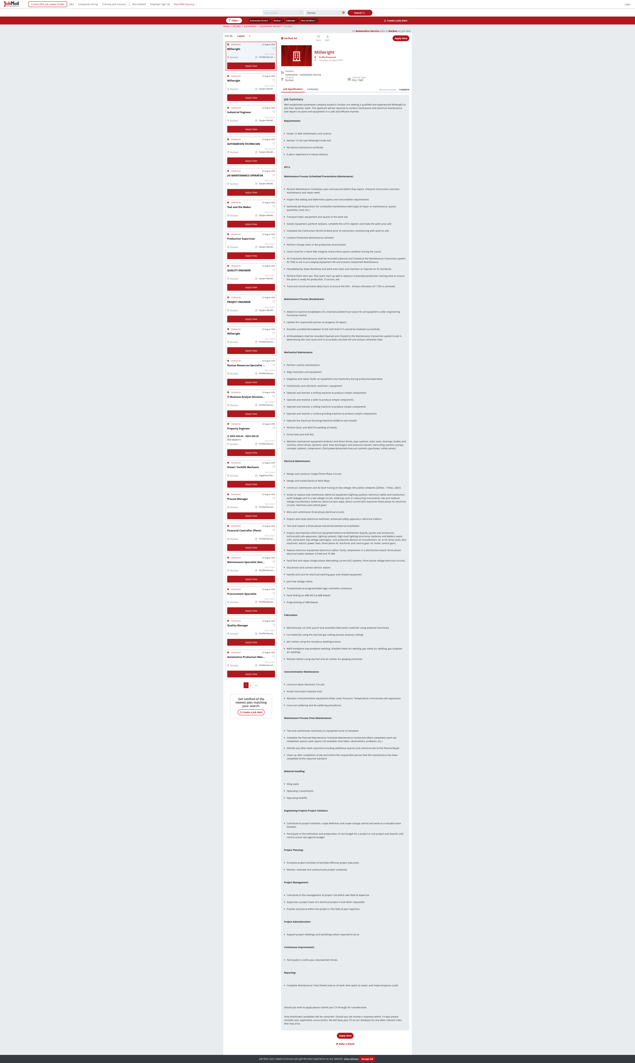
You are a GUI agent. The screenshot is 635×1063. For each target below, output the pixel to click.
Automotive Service (270, 26)
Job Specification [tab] (293, 89)
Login (628, 4)
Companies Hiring (88, 4)
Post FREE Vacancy (184, 4)
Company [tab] (312, 89)
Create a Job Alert (397, 20)
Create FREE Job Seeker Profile (47, 4)
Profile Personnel (327, 57)
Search (358, 12)
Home (226, 26)
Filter (235, 20)
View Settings (351, 1058)
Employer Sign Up (160, 4)
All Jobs (237, 26)
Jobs (71, 4)
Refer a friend (346, 1043)
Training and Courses (114, 4)
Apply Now (251, 65)
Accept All (367, 1059)
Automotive (250, 26)
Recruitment (139, 4)
